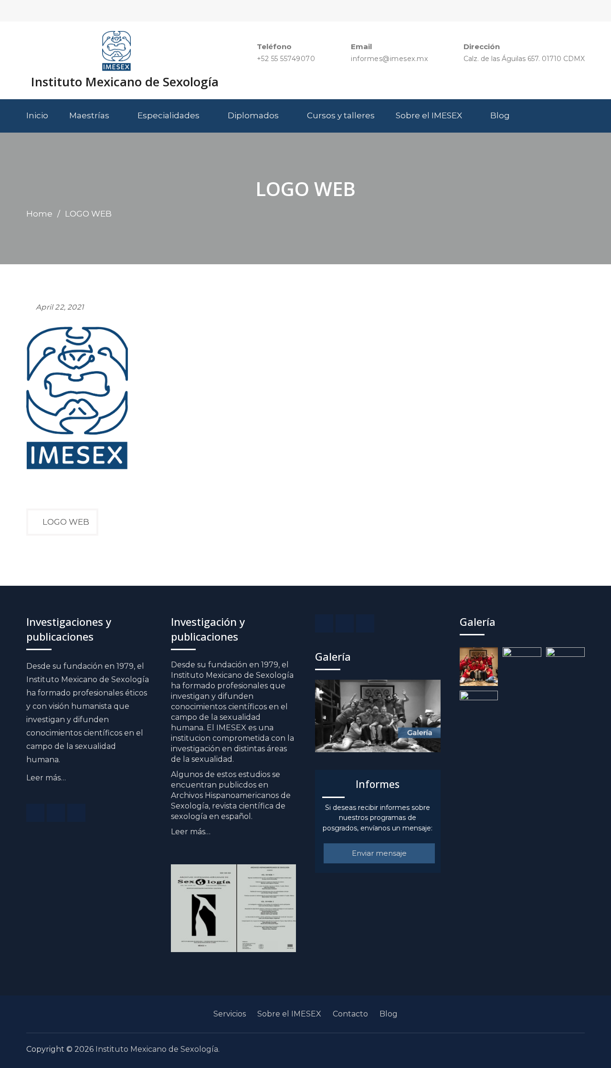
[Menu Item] (35, 813)
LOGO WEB (65, 522)
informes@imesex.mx (389, 59)
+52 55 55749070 (286, 59)
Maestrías (89, 115)
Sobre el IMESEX (429, 115)
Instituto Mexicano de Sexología (125, 81)
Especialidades (168, 115)
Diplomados (253, 115)
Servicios (229, 1013)
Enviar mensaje (379, 853)
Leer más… (46, 777)
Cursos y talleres (341, 115)
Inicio (37, 115)
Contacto (350, 1013)
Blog (500, 115)
